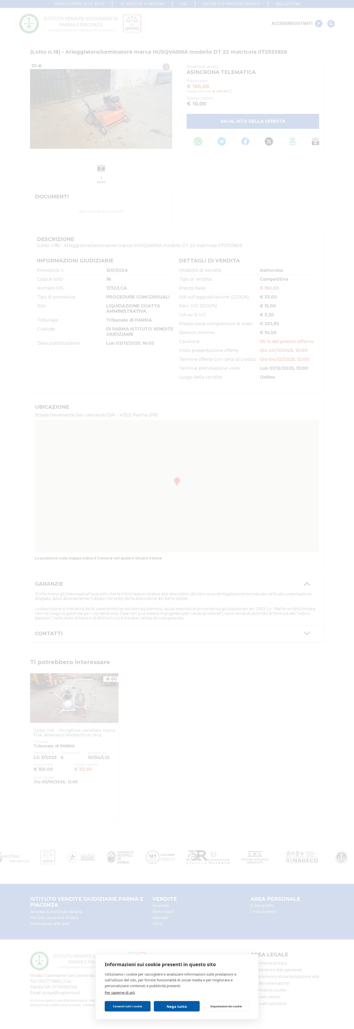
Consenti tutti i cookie (127, 1006)
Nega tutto (177, 1006)
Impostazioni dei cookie (226, 1006)
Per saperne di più (120, 992)
